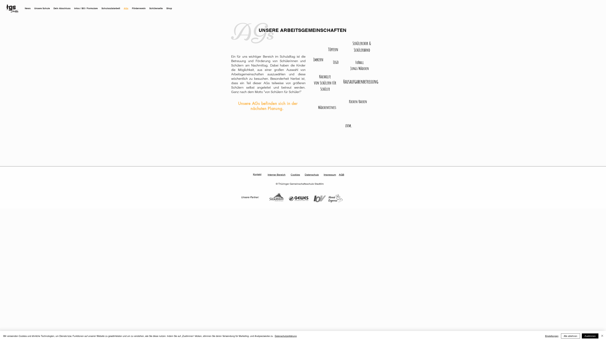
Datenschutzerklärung (286, 336)
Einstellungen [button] (551, 336)
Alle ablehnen (570, 336)
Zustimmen (590, 336)
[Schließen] (602, 335)
